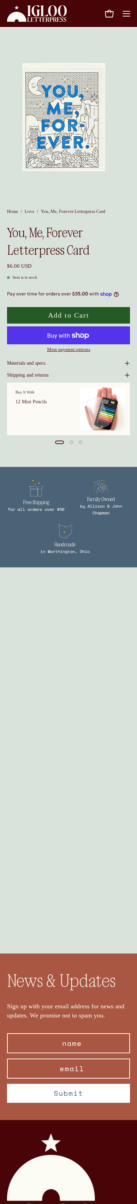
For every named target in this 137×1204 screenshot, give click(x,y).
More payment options (68, 349)
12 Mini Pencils (31, 401)
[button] (92, 14)
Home (12, 211)
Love (29, 211)
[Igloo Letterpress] (37, 13)
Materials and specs (26, 363)
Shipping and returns (27, 375)
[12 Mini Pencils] (102, 409)
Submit (68, 1093)
